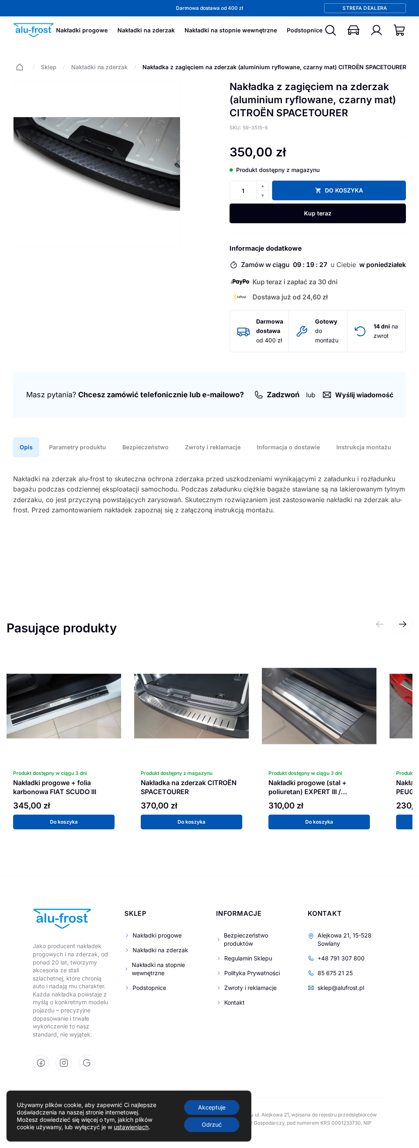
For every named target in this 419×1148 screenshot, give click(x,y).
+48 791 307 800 (341, 958)
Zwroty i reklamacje (213, 447)
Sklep (48, 66)
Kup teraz (317, 213)
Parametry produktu (77, 447)
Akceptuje (211, 1107)
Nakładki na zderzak (146, 30)
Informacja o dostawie (288, 447)
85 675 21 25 (335, 972)
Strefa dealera (364, 8)
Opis (26, 447)
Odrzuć (212, 1124)
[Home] (19, 67)
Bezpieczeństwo (145, 447)
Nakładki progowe (82, 30)
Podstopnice (304, 30)
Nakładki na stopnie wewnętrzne (231, 30)
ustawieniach (131, 1126)
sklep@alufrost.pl (341, 987)
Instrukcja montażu (363, 447)
